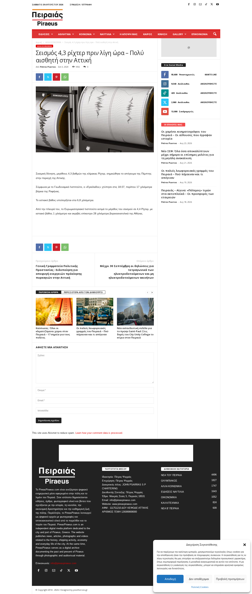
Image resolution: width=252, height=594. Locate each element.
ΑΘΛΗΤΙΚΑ (64, 34)
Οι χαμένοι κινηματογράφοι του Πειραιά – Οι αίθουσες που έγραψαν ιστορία (186, 135)
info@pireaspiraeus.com (63, 563)
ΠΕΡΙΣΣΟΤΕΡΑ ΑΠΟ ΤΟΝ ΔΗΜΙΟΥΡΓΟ (83, 292)
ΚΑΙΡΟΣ (147, 34)
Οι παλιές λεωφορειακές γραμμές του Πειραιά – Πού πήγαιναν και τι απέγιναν (92, 331)
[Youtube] (217, 4)
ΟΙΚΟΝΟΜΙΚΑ (169, 497)
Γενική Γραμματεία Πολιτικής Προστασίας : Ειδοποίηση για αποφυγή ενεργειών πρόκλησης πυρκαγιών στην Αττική (59, 271)
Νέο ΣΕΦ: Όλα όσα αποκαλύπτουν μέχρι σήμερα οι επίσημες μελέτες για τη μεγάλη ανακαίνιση (187, 154)
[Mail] (200, 4)
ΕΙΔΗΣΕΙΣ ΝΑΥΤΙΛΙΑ (172, 491)
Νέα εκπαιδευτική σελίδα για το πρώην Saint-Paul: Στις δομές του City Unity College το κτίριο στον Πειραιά (135, 332)
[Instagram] (194, 4)
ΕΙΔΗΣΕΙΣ (44, 34)
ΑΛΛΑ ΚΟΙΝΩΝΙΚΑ (53, 42)
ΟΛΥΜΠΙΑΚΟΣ (169, 480)
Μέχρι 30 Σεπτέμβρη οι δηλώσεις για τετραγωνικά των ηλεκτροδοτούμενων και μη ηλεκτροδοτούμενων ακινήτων (127, 271)
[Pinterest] (56, 77)
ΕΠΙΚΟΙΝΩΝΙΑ (199, 34)
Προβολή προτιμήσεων (230, 579)
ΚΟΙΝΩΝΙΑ (85, 34)
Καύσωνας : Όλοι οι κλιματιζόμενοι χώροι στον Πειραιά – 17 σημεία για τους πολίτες (53, 332)
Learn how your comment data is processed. (99, 433)
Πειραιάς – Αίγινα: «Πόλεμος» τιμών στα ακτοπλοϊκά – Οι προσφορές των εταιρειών (187, 193)
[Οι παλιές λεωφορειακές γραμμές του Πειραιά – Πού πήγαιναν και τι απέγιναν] (94, 312)
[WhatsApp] (65, 77)
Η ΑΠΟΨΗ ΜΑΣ (129, 34)
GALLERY (178, 34)
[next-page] (152, 292)
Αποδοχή (170, 579)
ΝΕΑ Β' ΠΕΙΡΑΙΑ (170, 508)
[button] (244, 545)
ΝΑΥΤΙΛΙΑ (105, 34)
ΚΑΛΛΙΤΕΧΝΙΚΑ (170, 502)
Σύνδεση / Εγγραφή (81, 4)
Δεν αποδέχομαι (199, 579)
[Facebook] (189, 4)
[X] (212, 4)
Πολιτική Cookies (199, 587)
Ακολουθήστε (209, 83)
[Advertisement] (153, 17)
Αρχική (39, 42)
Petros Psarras (48, 66)
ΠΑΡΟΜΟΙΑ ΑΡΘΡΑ (48, 292)
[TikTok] (206, 4)
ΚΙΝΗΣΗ (162, 34)
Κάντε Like (211, 74)
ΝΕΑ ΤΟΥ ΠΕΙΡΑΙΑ (171, 475)
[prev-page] (147, 292)
